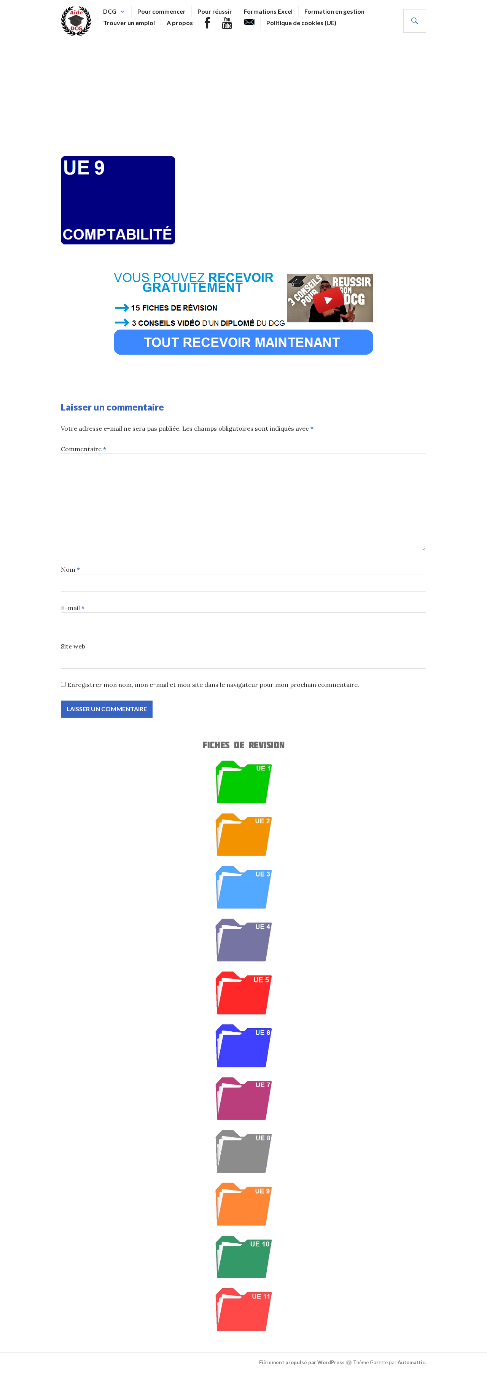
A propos (180, 22)
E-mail (72, 608)
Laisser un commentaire (112, 406)
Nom (70, 569)
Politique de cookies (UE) (301, 22)
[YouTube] (227, 24)
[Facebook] (207, 24)
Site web (73, 646)
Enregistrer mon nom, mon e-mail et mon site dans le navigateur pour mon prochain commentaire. (213, 684)
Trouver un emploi (129, 22)
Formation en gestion (334, 11)
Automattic (411, 1362)
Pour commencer (161, 11)
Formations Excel (268, 11)
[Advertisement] (243, 99)
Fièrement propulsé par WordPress (302, 1362)
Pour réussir (214, 11)
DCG (109, 11)
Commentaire (83, 449)
